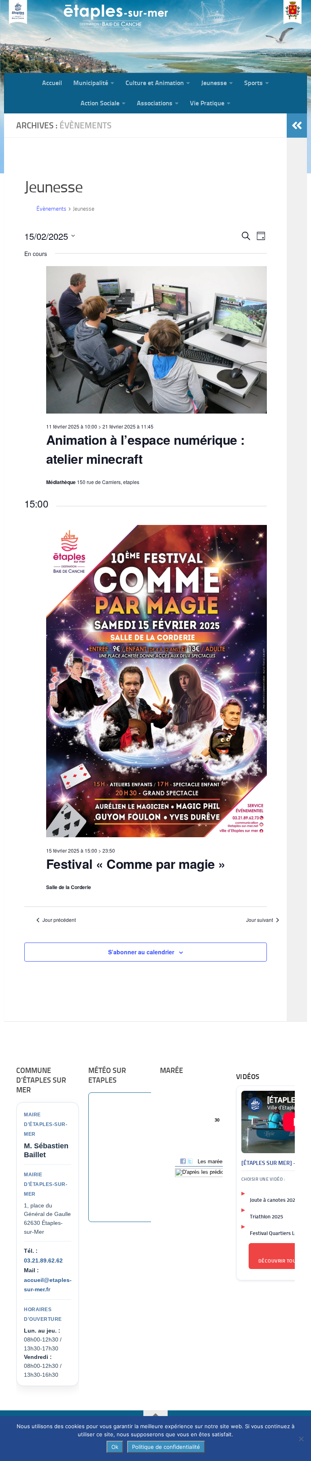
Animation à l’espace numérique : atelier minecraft (145, 449)
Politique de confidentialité (166, 1447)
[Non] (301, 1439)
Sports (253, 83)
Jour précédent (59, 920)
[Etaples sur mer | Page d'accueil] (66, 36)
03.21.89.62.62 (43, 1260)
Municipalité (90, 83)
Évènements (51, 208)
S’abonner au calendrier (141, 952)
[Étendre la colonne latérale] (297, 125)
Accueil (52, 83)
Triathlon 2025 (266, 1217)
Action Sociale (100, 103)
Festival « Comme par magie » (136, 864)
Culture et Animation (155, 83)
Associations (155, 103)
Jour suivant (259, 920)
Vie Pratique (207, 103)
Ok (114, 1447)
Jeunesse (214, 83)
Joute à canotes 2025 (274, 1200)
